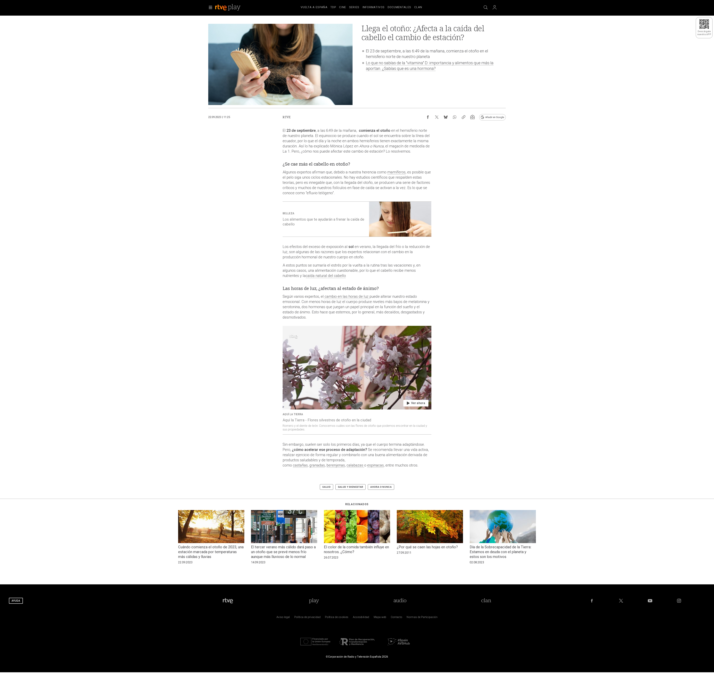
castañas (300, 465)
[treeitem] (314, 7)
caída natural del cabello (326, 275)
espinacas (375, 465)
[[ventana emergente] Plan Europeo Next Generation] (315, 646)
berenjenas (336, 465)
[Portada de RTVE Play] (228, 7)
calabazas (355, 465)
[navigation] (361, 6)
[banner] (233, 7)
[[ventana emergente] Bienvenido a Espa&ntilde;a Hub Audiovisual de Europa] (398, 646)
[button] (210, 7)
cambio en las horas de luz (346, 296)
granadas (317, 465)
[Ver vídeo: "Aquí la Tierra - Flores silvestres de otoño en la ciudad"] (357, 380)
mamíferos (396, 172)
